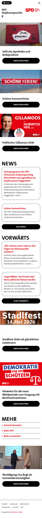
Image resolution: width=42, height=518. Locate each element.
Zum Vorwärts (21, 301)
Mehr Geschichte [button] (12, 436)
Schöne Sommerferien (15, 208)
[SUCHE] (39, 3)
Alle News (21, 226)
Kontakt (4, 504)
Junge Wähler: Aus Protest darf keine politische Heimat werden (19, 278)
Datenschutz (24, 504)
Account (15, 507)
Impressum (14, 504)
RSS (22, 507)
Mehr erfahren (21, 60)
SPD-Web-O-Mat (16, 512)
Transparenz (6, 507)
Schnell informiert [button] (13, 425)
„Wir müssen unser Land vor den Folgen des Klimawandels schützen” (20, 248)
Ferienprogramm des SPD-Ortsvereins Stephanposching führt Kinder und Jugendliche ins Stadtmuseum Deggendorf (20, 176)
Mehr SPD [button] (9, 430)
